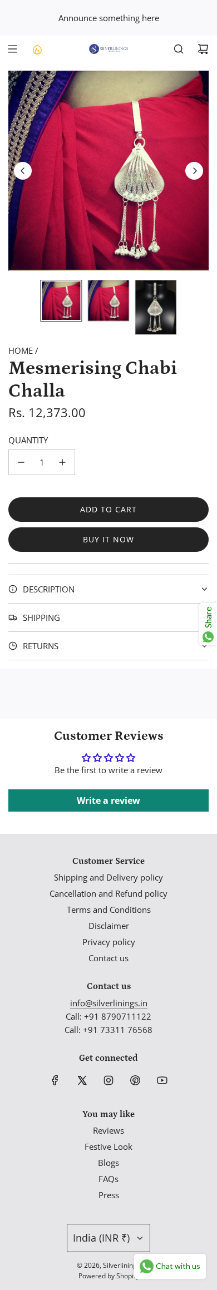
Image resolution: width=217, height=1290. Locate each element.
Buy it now (108, 539)
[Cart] (203, 49)
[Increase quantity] (62, 462)
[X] (82, 1080)
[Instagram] (108, 1080)
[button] (23, 171)
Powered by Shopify (108, 1276)
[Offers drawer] (36, 49)
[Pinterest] (135, 1080)
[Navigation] (12, 49)
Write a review (108, 800)
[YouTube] (162, 1080)
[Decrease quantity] (21, 462)
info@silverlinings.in (108, 1003)
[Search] (178, 49)
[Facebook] (55, 1080)
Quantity (28, 440)
